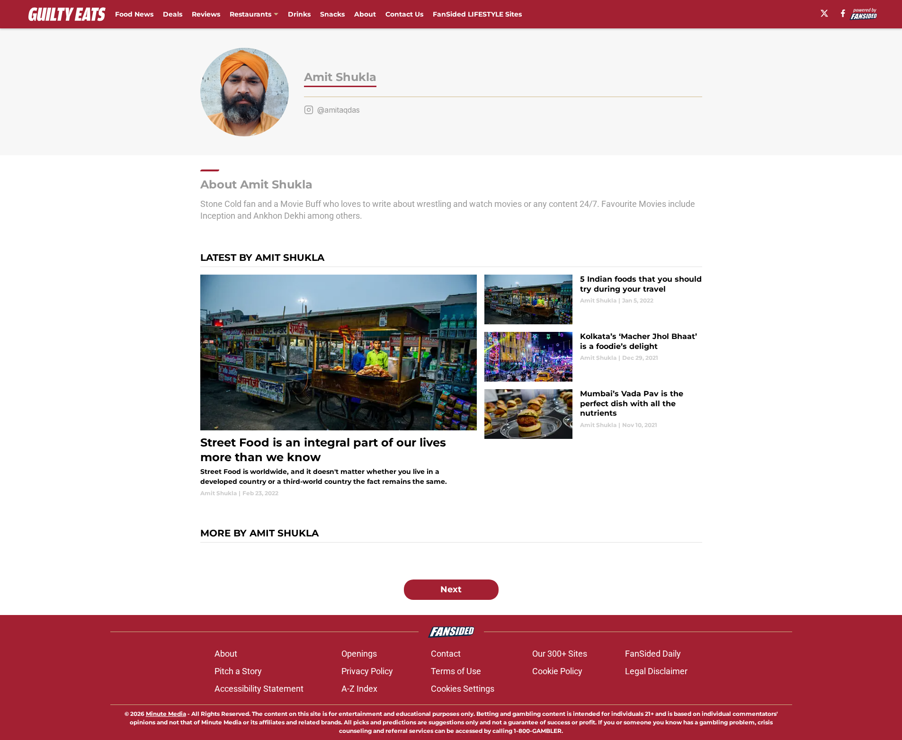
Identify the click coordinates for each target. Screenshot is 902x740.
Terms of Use (456, 671)
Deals (172, 14)
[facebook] (843, 13)
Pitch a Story (238, 671)
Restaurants (250, 14)
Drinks (299, 14)
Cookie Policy (557, 671)
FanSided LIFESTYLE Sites (477, 14)
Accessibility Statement (259, 689)
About (365, 14)
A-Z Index (359, 689)
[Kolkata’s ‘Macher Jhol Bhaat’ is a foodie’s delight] (593, 357)
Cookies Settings (462, 689)
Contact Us (404, 14)
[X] (824, 13)
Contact (446, 654)
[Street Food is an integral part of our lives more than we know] (338, 386)
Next (451, 589)
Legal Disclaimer (656, 671)
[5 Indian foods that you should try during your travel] (593, 299)
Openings (359, 654)
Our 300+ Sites (559, 654)
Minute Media (166, 713)
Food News (134, 14)
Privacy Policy (367, 671)
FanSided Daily (653, 654)
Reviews (206, 14)
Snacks (332, 14)
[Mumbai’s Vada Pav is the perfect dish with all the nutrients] (593, 414)
